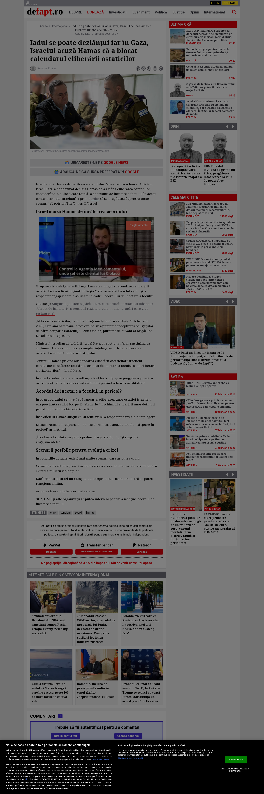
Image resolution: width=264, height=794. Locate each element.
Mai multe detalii (101, 759)
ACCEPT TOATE (236, 760)
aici (27, 779)
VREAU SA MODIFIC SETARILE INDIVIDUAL (235, 770)
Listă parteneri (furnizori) (130, 758)
